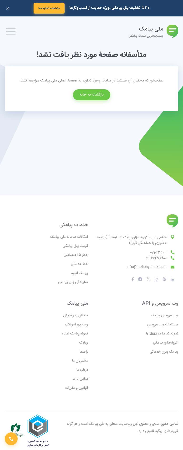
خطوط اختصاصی (76, 255)
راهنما (83, 352)
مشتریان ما (80, 361)
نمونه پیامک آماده (75, 334)
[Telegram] (140, 279)
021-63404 (158, 253)
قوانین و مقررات (76, 388)
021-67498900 (156, 258)
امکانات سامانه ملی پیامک (69, 237)
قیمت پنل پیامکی (75, 246)
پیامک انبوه (79, 273)
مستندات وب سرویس (162, 325)
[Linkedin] (172, 280)
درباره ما (82, 370)
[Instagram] (156, 280)
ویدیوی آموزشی (76, 325)
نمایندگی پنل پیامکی (73, 282)
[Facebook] (132, 280)
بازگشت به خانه (92, 94)
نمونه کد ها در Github (162, 334)
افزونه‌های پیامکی (165, 343)
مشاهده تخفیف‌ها (49, 8)
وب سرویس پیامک (164, 316)
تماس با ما (80, 379)
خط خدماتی (79, 264)
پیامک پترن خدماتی (164, 352)
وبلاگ (83, 343)
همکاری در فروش (75, 316)
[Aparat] (148, 279)
